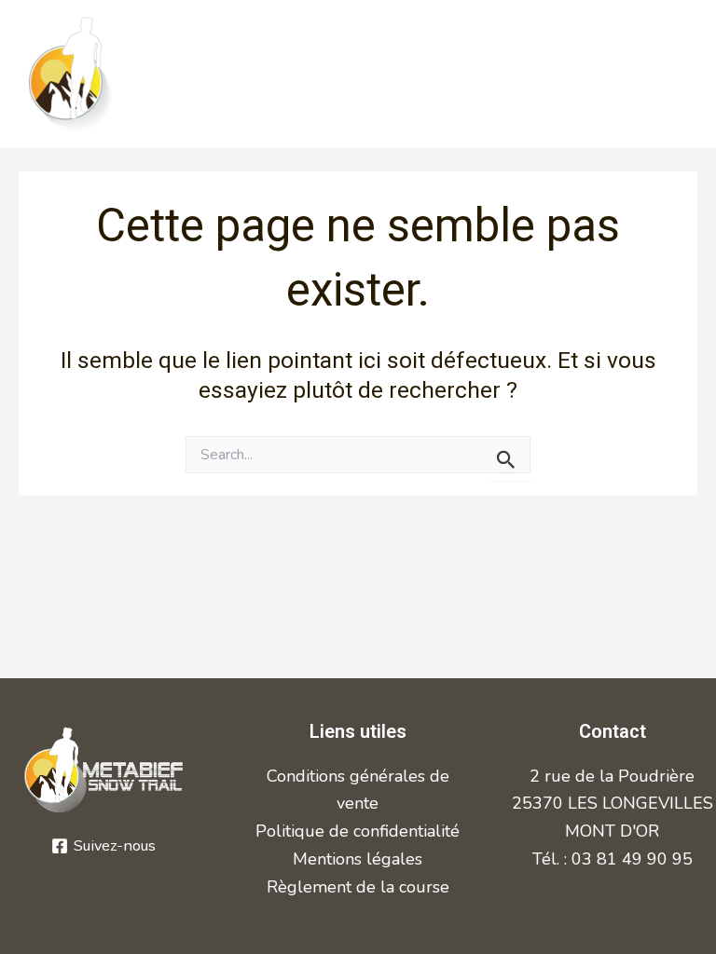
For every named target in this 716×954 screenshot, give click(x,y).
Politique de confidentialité (357, 831)
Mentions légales (357, 859)
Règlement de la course (358, 887)
